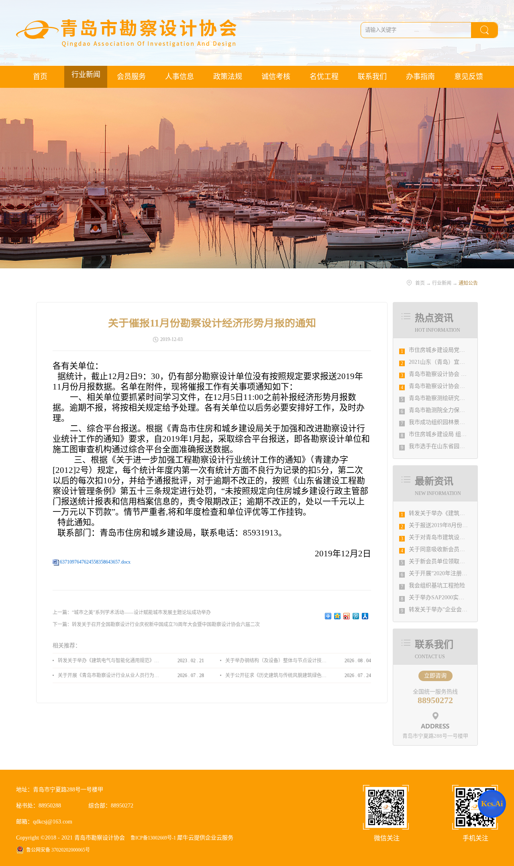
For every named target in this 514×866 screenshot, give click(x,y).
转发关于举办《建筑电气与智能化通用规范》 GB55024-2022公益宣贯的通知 (108, 660)
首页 (40, 77)
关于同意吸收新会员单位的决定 (448, 549)
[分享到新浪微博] (346, 616)
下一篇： (156, 624)
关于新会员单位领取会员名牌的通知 (454, 561)
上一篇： (132, 612)
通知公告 (468, 283)
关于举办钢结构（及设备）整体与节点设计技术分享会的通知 (275, 660)
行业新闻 (441, 283)
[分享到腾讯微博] (356, 616)
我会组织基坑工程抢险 (437, 585)
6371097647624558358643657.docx (95, 562)
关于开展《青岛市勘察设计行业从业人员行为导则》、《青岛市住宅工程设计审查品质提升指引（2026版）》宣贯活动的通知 (108, 675)
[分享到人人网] (365, 616)
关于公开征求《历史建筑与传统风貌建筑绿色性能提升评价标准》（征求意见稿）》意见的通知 (275, 675)
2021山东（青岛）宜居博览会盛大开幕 (456, 362)
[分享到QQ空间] (337, 616)
